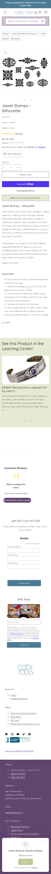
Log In (14, 695)
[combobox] (25, 21)
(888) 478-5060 (18, 773)
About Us (15, 837)
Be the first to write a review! (17, 500)
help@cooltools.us (14, 812)
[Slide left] (20, 100)
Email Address (14, 546)
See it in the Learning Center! (25, 198)
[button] (5, 12)
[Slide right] (31, 100)
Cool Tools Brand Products (24, 33)
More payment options (25, 190)
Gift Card (15, 720)
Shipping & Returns (20, 826)
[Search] (43, 21)
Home (5, 33)
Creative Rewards (19, 698)
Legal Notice (17, 830)
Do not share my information (25, 833)
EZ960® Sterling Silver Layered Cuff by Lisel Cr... (24, 389)
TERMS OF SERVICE (16, 633)
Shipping (5, 142)
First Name (12, 555)
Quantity (5, 162)
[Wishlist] (40, 12)
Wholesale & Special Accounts (25, 724)
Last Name (12, 563)
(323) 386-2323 (18, 777)
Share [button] (7, 322)
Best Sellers (16, 717)
